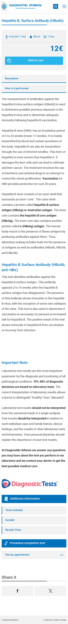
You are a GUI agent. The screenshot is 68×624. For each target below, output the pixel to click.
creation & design (59, 620)
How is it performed (16, 88)
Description (11, 78)
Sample (10, 520)
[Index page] (22, 7)
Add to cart (35, 60)
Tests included (14, 510)
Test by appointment (17, 555)
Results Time (13, 530)
